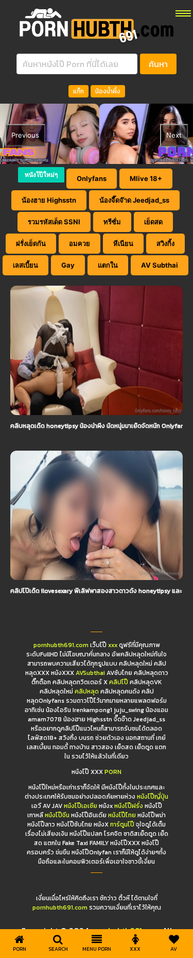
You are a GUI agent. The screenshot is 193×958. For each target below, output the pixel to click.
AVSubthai (90, 673)
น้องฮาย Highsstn (49, 200)
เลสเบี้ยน (25, 265)
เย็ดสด (153, 222)
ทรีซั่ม (112, 222)
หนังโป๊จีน (57, 815)
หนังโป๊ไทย (122, 815)
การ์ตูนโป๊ (122, 824)
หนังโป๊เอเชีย (80, 806)
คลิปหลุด (87, 691)
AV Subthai (159, 265)
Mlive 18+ (146, 178)
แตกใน (108, 265)
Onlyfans (92, 178)
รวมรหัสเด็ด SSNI (54, 222)
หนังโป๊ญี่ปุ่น (152, 796)
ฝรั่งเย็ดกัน (31, 243)
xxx (112, 645)
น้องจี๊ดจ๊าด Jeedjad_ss (134, 200)
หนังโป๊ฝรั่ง (128, 806)
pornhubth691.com (61, 645)
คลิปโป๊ (118, 682)
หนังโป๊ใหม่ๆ (41, 174)
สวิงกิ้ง (165, 243)
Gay (68, 265)
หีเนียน (123, 243)
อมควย (79, 243)
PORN (112, 772)
